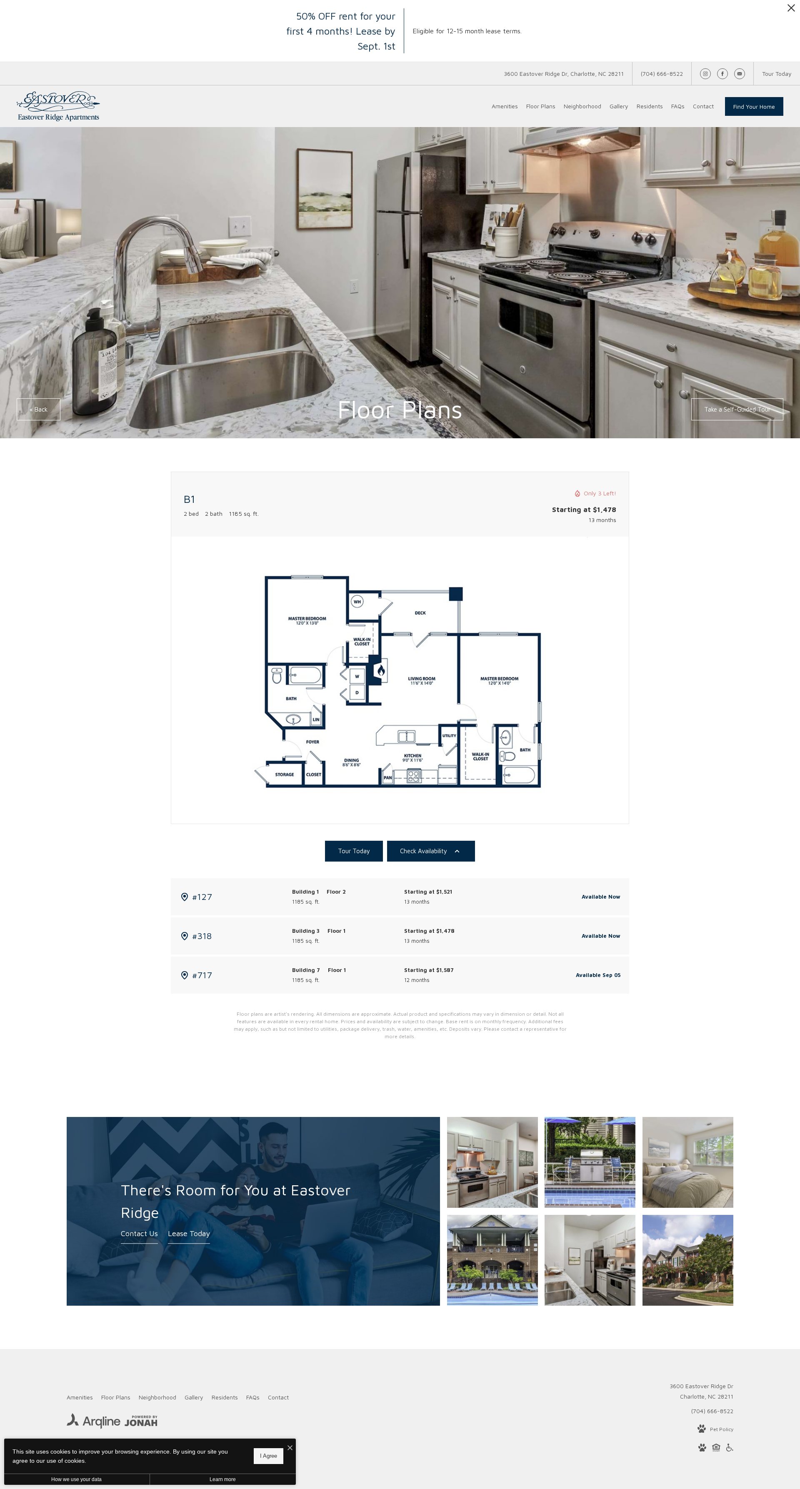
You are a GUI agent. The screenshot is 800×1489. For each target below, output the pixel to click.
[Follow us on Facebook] (722, 73)
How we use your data (76, 1479)
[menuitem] (505, 106)
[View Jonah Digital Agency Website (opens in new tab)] (141, 1422)
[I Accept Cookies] (290, 1448)
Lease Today (189, 1233)
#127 (202, 896)
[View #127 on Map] (185, 897)
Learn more (223, 1479)
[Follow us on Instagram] (705, 73)
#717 (202, 974)
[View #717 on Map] (185, 975)
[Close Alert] (791, 10)
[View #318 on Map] (185, 936)
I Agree (268, 1456)
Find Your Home (754, 106)
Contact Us (139, 1233)
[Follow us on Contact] (739, 73)
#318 (202, 935)
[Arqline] (93, 1422)
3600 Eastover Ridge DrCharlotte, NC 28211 (701, 1391)
